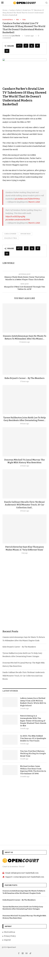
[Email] (27, 954)
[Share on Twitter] (31, 46)
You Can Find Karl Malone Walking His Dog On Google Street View (33, 753)
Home (5, 10)
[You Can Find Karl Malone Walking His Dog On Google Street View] (10, 755)
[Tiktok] (30, 954)
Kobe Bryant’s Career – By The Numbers (24, 378)
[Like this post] (20, 46)
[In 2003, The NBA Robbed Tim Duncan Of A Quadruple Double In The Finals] (10, 740)
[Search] (46, 3)
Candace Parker (10, 234)
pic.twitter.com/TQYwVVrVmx (27, 199)
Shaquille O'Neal (10, 238)
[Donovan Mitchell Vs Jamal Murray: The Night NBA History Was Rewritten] (24, 441)
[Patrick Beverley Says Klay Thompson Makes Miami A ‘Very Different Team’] (24, 528)
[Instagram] (23, 954)
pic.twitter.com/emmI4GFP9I (18, 220)
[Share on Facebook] (25, 46)
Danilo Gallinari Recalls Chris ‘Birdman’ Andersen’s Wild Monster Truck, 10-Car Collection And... (24, 505)
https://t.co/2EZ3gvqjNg (15, 216)
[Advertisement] (24, 598)
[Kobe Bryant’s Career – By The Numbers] (24, 360)
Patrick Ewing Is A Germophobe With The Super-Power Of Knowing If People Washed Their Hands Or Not (33, 721)
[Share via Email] (7, 51)
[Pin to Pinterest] (37, 46)
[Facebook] (19, 954)
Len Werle (16, 36)
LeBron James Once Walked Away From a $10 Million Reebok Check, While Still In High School (33, 702)
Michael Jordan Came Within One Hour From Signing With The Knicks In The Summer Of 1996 (33, 770)
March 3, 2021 (34, 202)
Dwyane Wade (25, 234)
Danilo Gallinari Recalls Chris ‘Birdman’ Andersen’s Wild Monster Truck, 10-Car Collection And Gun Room (24, 675)
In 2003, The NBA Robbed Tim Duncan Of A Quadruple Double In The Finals (33, 738)
